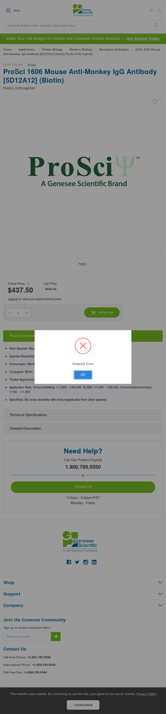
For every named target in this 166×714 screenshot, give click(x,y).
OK (83, 375)
